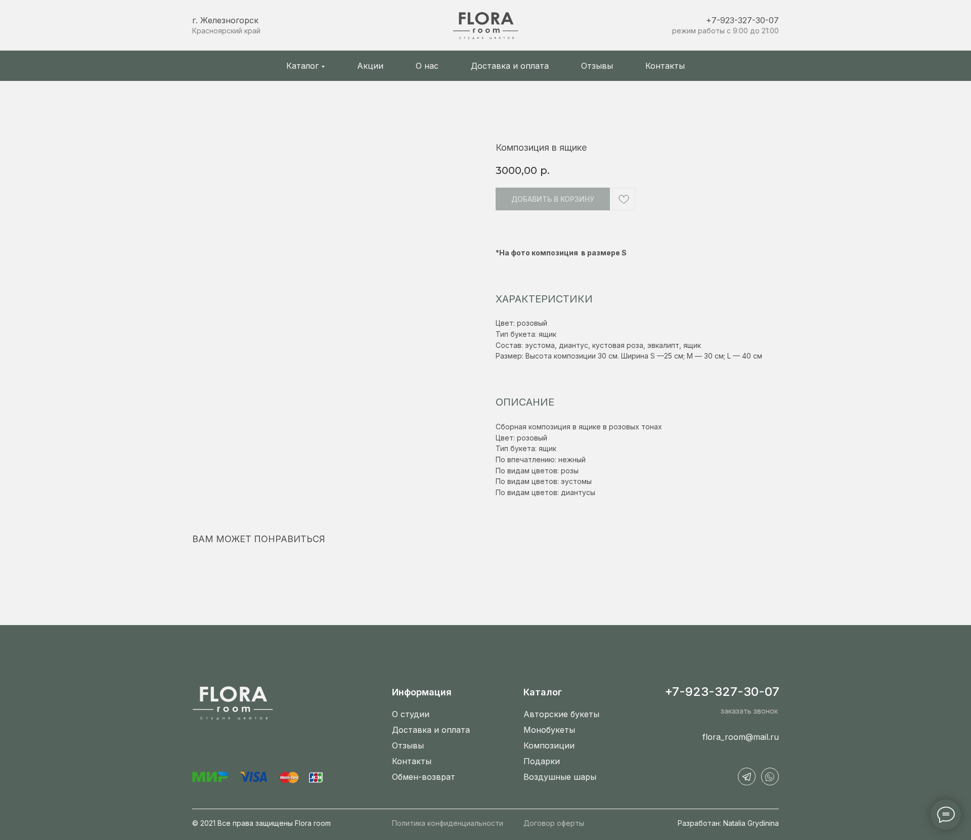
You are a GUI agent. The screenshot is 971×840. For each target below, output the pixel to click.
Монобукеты (549, 730)
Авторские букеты (561, 714)
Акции (370, 66)
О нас (427, 66)
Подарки (541, 761)
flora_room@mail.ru (740, 737)
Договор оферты (553, 823)
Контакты (665, 66)
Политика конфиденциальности (447, 823)
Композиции (549, 745)
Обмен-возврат (423, 777)
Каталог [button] (302, 66)
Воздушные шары (559, 777)
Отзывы (597, 66)
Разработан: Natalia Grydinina (728, 823)
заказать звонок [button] (749, 710)
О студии (410, 714)
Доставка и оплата (510, 66)
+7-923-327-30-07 (742, 20)
